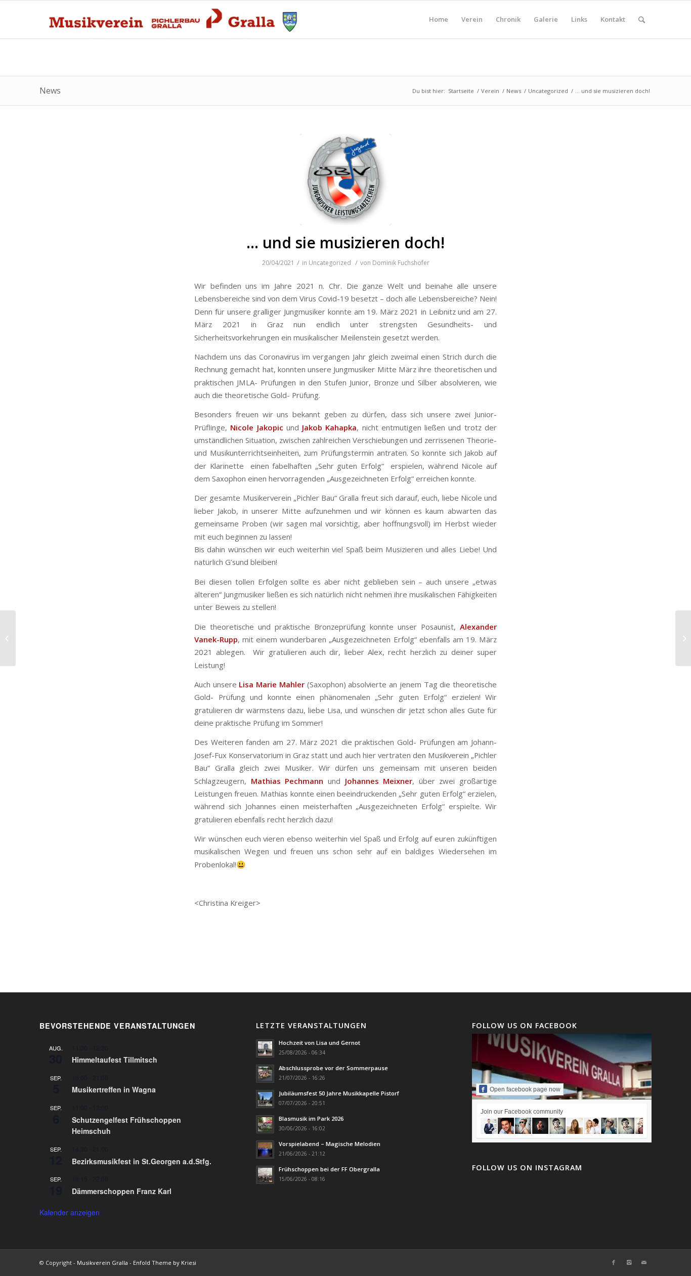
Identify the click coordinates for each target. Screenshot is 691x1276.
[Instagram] (628, 1262)
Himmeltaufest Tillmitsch (114, 1059)
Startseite (461, 91)
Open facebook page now (525, 1089)
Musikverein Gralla (102, 1262)
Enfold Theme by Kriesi (164, 1262)
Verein (490, 91)
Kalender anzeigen (69, 1212)
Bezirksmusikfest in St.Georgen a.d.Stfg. (141, 1161)
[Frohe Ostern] (8, 638)
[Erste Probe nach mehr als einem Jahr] (683, 638)
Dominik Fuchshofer (400, 262)
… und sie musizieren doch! (345, 242)
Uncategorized (548, 91)
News (50, 90)
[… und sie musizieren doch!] (345, 179)
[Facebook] (613, 1262)
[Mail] (644, 1262)
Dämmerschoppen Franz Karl (121, 1191)
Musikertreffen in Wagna (114, 1089)
